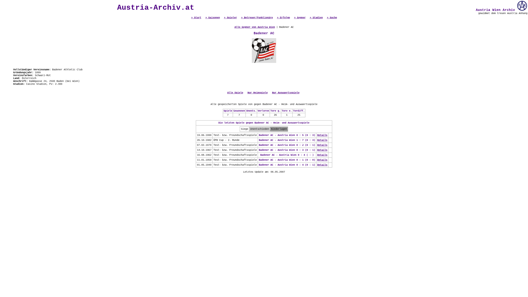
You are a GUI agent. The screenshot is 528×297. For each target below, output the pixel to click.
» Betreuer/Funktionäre (257, 17)
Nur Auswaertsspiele (285, 92)
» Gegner (300, 17)
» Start (196, 17)
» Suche (332, 17)
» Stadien (316, 17)
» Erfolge (283, 17)
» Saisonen (212, 17)
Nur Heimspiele (258, 92)
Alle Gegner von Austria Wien (255, 27)
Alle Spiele (235, 92)
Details (322, 135)
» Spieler (230, 17)
